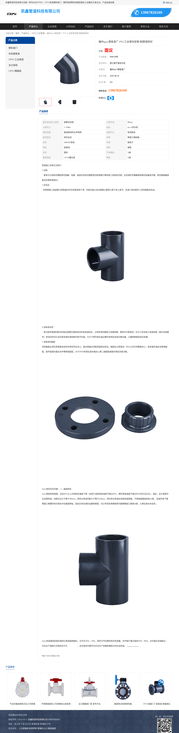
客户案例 (126, 26)
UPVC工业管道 (38, 33)
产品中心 (33, 26)
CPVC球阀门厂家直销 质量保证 (145, 704)
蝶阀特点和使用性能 (112, 704)
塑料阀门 (13, 48)
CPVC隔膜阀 (15, 71)
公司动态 (70, 26)
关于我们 (107, 26)
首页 (15, 26)
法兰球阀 (13, 65)
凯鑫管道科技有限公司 (38, 719)
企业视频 (52, 26)
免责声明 (33, 728)
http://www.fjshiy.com (51, 656)
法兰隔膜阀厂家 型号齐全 (78, 704)
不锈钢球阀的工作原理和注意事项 (44, 704)
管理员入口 (42, 728)
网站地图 (52, 728)
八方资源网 (24, 728)
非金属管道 (14, 54)
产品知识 (89, 26)
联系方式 (163, 26)
